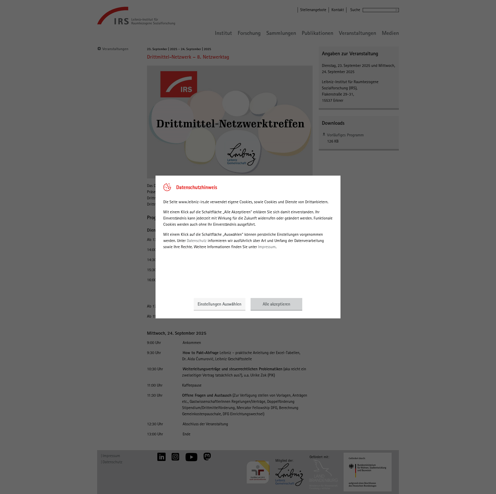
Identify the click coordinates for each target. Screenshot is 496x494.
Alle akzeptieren (276, 304)
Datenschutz (197, 240)
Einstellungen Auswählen (220, 304)
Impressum (267, 246)
